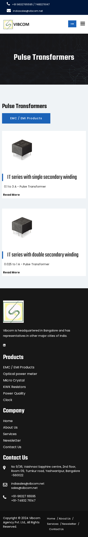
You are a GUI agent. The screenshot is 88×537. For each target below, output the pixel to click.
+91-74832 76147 (23, 500)
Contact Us (12, 447)
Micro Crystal (14, 380)
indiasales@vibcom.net (28, 11)
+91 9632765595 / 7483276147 (31, 4)
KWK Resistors (14, 387)
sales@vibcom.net (24, 488)
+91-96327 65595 (23, 496)
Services (10, 434)
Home (8, 421)
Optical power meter (20, 373)
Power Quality (14, 393)
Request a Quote (72, 23)
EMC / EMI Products (26, 118)
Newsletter (12, 440)
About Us (10, 427)
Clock (7, 400)
